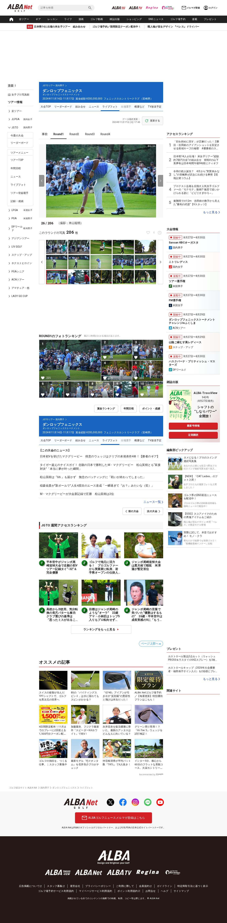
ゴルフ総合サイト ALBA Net (23, 787)
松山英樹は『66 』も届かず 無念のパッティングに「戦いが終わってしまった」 (93, 477)
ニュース (16, 176)
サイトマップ (181, 891)
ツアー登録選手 (20, 193)
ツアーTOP (17, 159)
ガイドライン (164, 886)
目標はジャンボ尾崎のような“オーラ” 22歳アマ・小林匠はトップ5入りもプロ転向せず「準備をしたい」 (104, 616)
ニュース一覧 (152, 502)
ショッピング (134, 19)
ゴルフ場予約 (178, 19)
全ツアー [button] (24, 19)
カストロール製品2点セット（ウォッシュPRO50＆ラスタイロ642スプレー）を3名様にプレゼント (193, 658)
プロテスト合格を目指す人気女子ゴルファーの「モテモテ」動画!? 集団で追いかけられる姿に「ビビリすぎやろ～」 (196, 189)
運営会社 (75, 886)
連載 (194, 19)
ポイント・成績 (151, 408)
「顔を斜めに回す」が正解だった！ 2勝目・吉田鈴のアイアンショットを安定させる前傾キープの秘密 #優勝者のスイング (196, 145)
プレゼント (210, 19)
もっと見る (210, 212)
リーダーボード (20, 142)
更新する (155, 120)
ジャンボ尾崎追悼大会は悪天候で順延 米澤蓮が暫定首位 (146, 565)
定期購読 (193, 434)
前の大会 (133, 511)
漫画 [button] (81, 19)
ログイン (213, 8)
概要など (139, 106)
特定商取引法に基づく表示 (192, 886)
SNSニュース (156, 19)
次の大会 (152, 511)
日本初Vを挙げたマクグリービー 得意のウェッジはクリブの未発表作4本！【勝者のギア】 (100, 456)
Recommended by (147, 774)
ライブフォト (18, 184)
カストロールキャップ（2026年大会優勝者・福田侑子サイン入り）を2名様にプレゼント (193, 669)
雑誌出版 (115, 19)
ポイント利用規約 (127, 891)
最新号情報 (193, 425)
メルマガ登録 (193, 8)
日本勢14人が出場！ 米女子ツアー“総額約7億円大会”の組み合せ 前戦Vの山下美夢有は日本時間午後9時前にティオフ (196, 160)
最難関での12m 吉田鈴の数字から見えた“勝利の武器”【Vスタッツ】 (196, 202)
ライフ (68, 19)
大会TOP (46, 106)
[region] (21, 201)
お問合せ (150, 891)
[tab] (45, 134)
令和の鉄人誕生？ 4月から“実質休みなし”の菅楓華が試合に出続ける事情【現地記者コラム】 (196, 175)
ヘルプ (164, 891)
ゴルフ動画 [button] (96, 19)
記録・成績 (17, 201)
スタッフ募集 (54, 886)
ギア (38, 19)
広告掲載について (29, 886)
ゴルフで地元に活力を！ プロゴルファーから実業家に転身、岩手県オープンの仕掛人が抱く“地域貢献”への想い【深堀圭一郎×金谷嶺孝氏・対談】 (104, 572)
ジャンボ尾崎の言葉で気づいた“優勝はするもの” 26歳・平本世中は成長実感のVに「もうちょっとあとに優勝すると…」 (147, 618)
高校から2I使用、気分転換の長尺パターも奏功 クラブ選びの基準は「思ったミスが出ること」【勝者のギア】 (62, 616)
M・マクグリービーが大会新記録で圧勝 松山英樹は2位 (77, 494)
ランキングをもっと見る (99, 629)
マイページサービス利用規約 (95, 891)
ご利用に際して (125, 886)
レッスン (53, 19)
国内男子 (44, 787)
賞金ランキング (106, 408)
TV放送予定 (154, 106)
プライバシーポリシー (98, 886)
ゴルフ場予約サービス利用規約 (56, 891)
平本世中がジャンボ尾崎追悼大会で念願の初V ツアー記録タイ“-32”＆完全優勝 (63, 567)
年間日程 (16, 168)
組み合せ (80, 106)
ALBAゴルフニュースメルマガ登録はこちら (116, 817)
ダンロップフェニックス (64, 787)
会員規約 (144, 886)
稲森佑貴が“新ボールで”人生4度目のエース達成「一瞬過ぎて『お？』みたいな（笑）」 (97, 485)
